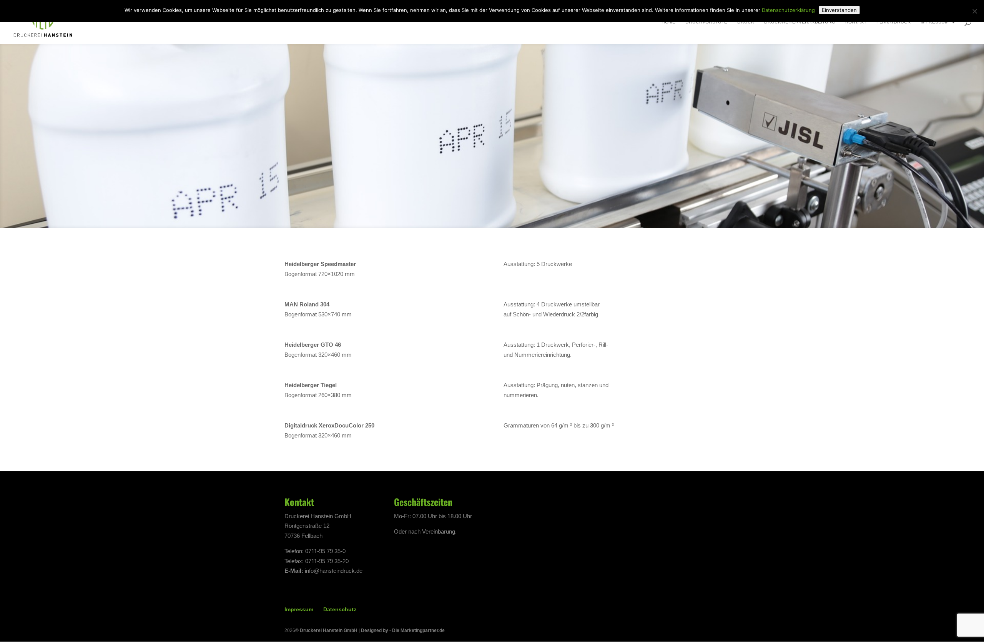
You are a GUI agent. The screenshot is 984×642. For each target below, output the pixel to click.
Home (668, 22)
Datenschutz (339, 609)
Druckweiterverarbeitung (799, 22)
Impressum (935, 22)
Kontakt (855, 22)
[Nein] (974, 11)
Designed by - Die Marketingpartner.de (403, 630)
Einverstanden (839, 10)
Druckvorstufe (706, 22)
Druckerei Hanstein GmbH (328, 630)
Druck (745, 22)
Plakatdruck (893, 22)
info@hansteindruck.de (333, 570)
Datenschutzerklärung (788, 10)
